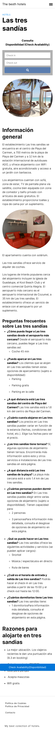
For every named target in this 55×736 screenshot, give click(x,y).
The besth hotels (14, 4)
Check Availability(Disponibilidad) (27, 667)
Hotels (6, 14)
